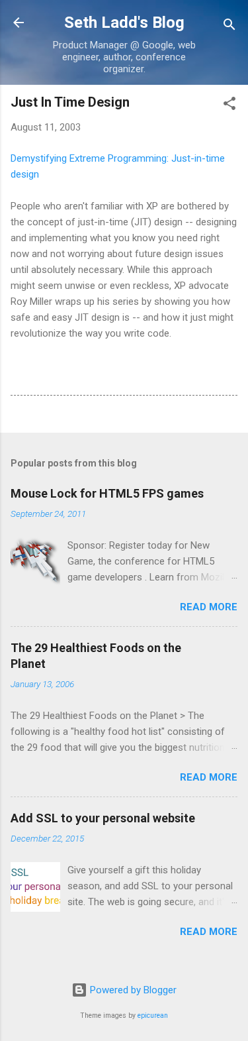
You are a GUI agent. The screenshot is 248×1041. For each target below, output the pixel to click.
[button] (229, 105)
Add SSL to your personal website (103, 818)
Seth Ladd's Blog (124, 22)
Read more (208, 607)
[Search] (229, 27)
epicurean (153, 1015)
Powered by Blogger (132, 990)
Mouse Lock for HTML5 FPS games (107, 493)
